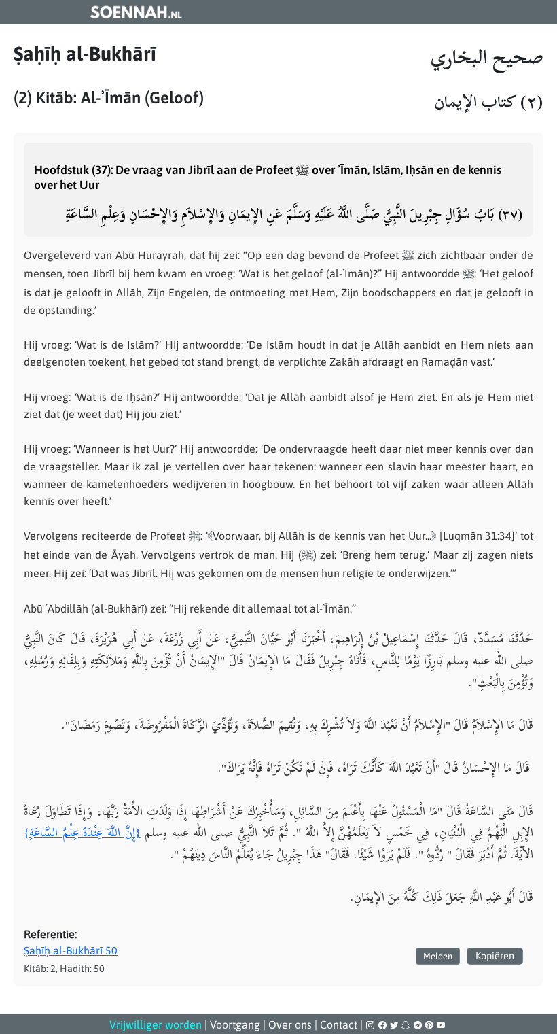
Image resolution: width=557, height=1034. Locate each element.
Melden (437, 956)
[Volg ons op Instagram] (371, 1025)
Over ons (290, 1024)
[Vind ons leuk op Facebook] (383, 1025)
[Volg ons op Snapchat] (406, 1025)
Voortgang (235, 1024)
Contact (338, 1024)
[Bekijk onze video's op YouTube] (441, 1025)
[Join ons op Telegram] (419, 1025)
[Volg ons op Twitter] (395, 1025)
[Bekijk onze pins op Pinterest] (430, 1025)
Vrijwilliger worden (155, 1024)
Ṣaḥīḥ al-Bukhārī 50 (71, 950)
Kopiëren (494, 955)
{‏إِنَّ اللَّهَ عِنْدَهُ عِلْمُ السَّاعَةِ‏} (82, 832)
